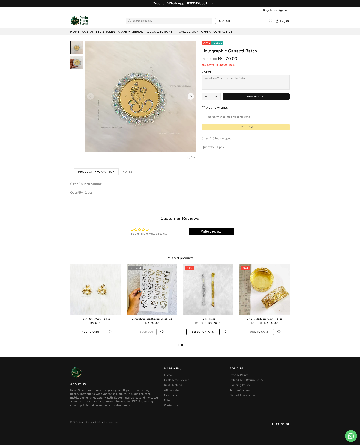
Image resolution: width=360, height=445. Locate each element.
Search (224, 21)
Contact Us (171, 405)
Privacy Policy (239, 375)
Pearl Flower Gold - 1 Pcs (96, 319)
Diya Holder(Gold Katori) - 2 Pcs (264, 319)
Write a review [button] (211, 232)
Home (168, 375)
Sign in (282, 10)
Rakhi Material (173, 385)
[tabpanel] (208, 303)
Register (268, 10)
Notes (206, 72)
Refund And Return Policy (246, 380)
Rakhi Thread (208, 319)
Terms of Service (240, 390)
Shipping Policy (240, 385)
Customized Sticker (176, 380)
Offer (167, 400)
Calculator (170, 395)
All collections (173, 390)
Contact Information (242, 395)
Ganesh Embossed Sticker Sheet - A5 (151, 319)
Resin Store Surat (79, 21)
